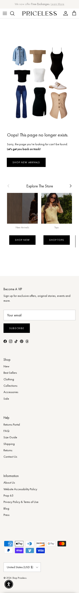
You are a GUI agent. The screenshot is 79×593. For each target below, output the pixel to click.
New (6, 366)
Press (6, 515)
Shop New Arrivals (26, 162)
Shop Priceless (19, 577)
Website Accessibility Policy (20, 489)
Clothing (9, 379)
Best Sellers (10, 373)
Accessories (11, 392)
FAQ (6, 431)
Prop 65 (8, 495)
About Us (9, 482)
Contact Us (10, 457)
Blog (6, 508)
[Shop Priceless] (40, 13)
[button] (8, 584)
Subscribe (16, 328)
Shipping (9, 444)
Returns (8, 450)
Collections (10, 386)
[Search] (14, 13)
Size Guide (10, 437)
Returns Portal (12, 424)
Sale (6, 399)
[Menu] (5, 13)
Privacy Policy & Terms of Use (21, 502)
